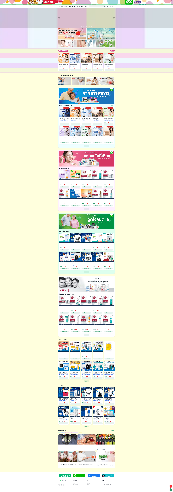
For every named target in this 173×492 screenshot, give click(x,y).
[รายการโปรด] (111, 6)
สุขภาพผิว (71, 432)
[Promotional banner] (72, 33)
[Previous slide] (59, 18)
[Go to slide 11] (87, 26)
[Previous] (59, 62)
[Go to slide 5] (82, 26)
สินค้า (59, 432)
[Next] (114, 62)
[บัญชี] (114, 6)
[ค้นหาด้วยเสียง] (171, 489)
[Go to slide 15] (90, 26)
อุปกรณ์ (82, 6)
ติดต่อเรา (88, 485)
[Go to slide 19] (93, 26)
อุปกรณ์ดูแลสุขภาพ (75, 432)
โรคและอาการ (67, 432)
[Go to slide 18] (92, 26)
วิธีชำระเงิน (88, 483)
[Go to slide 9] (85, 26)
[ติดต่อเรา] (171, 486)
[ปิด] (171, 2)
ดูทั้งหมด (112, 50)
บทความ (86, 6)
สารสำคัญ (80, 432)
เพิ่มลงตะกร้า (64, 69)
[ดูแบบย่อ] (68, 57)
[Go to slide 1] (79, 26)
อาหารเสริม (74, 6)
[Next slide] (114, 18)
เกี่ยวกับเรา (88, 487)
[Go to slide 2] (80, 26)
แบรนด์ (70, 6)
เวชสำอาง (78, 6)
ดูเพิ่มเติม (86, 145)
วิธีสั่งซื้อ (88, 482)
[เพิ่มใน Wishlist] (68, 55)
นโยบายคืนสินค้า (89, 484)
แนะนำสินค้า (63, 432)
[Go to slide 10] (86, 26)
